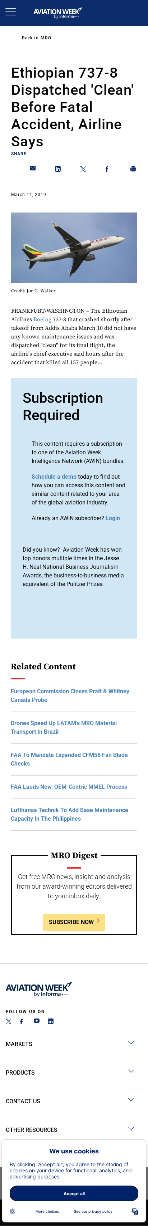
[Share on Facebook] (108, 170)
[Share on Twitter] (83, 170)
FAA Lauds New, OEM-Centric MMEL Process (69, 786)
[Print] (133, 170)
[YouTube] (37, 1022)
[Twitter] (8, 1022)
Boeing (42, 319)
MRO (46, 37)
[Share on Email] (33, 170)
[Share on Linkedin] (58, 170)
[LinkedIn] (51, 1022)
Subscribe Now (71, 922)
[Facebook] (23, 1022)
